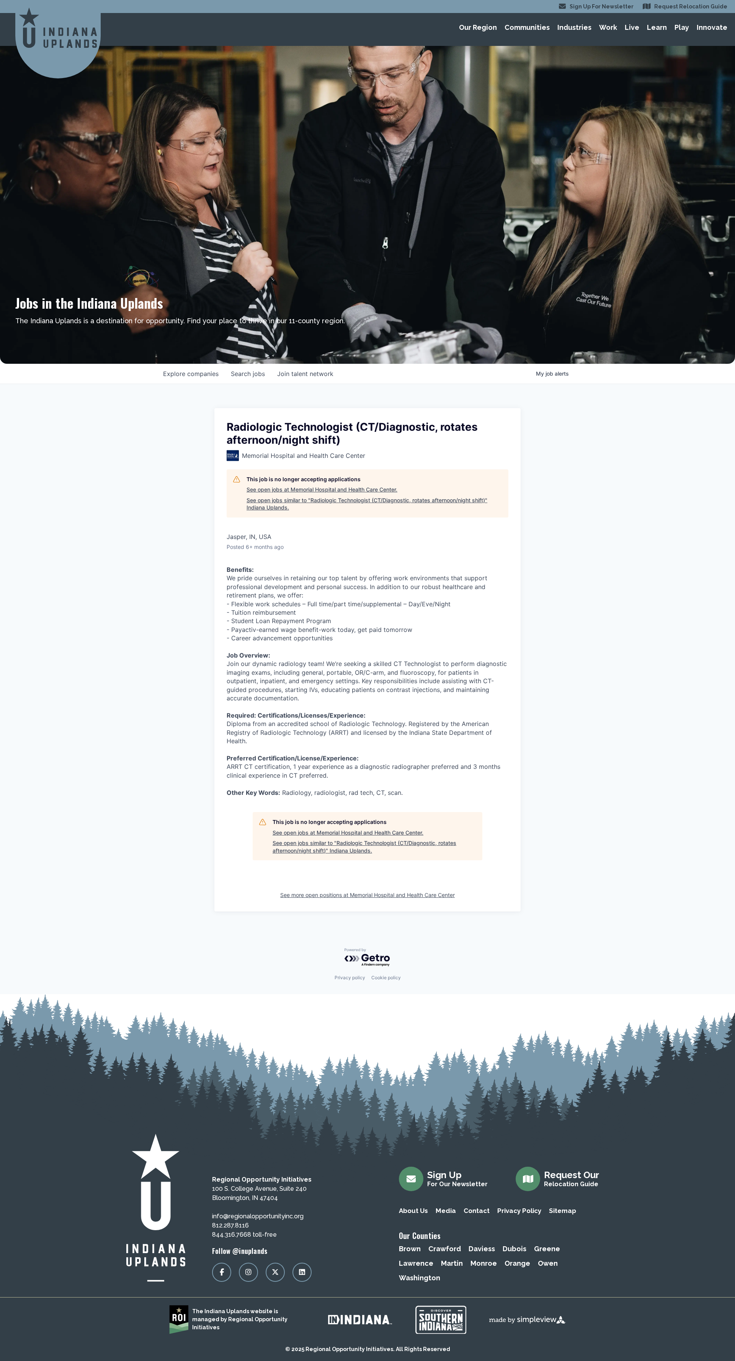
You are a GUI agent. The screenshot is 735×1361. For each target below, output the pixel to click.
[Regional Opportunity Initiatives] (58, 28)
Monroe (483, 1263)
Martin (452, 1263)
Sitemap (562, 1210)
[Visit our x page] (275, 1272)
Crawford (444, 1249)
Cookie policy (386, 977)
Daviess (482, 1249)
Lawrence (416, 1263)
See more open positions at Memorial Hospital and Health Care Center (367, 895)
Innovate (712, 27)
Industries (574, 27)
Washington (419, 1278)
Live (632, 27)
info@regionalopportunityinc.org (258, 1216)
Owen (548, 1263)
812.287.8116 (230, 1225)
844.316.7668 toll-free (244, 1234)
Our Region (478, 27)
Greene (547, 1249)
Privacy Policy (519, 1210)
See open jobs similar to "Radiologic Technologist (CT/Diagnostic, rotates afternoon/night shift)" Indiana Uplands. (367, 504)
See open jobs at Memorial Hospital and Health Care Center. (322, 489)
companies (191, 374)
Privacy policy (350, 977)
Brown (410, 1249)
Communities (527, 27)
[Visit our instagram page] (248, 1272)
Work (608, 27)
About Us (413, 1210)
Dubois (514, 1249)
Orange (517, 1263)
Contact (477, 1210)
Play (682, 27)
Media (446, 1210)
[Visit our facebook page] (221, 1272)
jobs (248, 374)
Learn (657, 27)
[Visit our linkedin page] (302, 1272)
